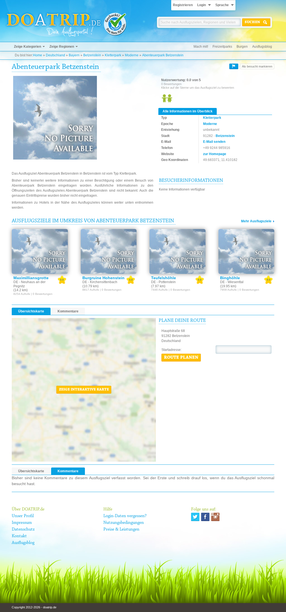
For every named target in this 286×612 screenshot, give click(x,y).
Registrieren (183, 5)
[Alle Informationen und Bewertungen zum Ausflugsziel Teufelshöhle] (177, 251)
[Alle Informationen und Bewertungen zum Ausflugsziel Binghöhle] (246, 251)
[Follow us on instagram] (215, 517)
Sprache (222, 5)
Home (37, 55)
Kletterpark (113, 55)
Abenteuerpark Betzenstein (162, 55)
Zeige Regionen (61, 47)
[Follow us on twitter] (195, 517)
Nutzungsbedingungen (123, 523)
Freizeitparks (222, 47)
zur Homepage (214, 154)
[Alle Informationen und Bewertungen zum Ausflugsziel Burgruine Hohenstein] (109, 251)
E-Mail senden (214, 142)
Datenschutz (23, 529)
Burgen (242, 47)
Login (201, 5)
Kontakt (19, 536)
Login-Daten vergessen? (125, 516)
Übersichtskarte (31, 311)
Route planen (181, 357)
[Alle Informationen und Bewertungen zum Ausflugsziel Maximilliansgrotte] (40, 251)
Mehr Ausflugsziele (256, 221)
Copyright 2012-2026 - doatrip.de (34, 607)
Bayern (74, 55)
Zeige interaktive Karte (84, 390)
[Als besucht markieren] (233, 66)
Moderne (132, 55)
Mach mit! (201, 47)
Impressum (22, 523)
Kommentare (68, 311)
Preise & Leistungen (121, 529)
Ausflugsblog (262, 47)
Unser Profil (23, 516)
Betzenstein (92, 55)
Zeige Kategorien (27, 47)
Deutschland (55, 55)
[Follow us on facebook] (205, 517)
